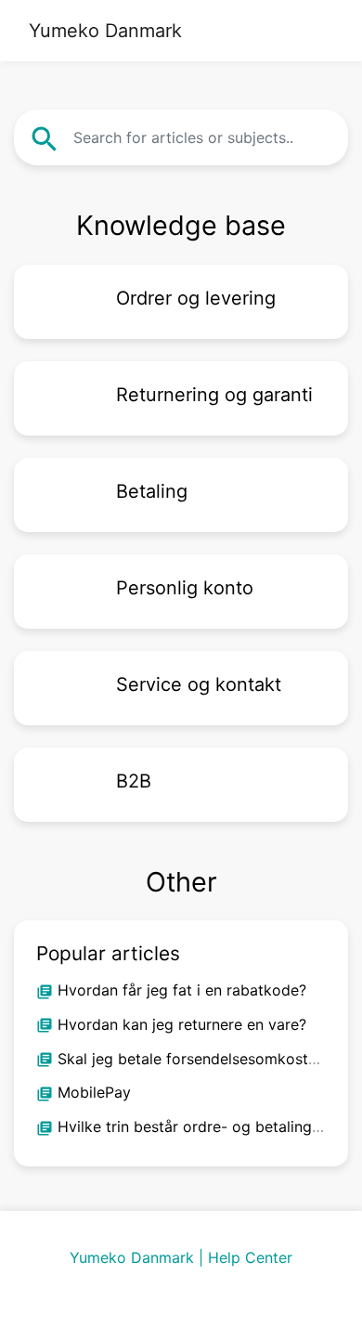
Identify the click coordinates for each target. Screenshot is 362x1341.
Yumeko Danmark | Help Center (181, 1257)
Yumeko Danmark (105, 31)
